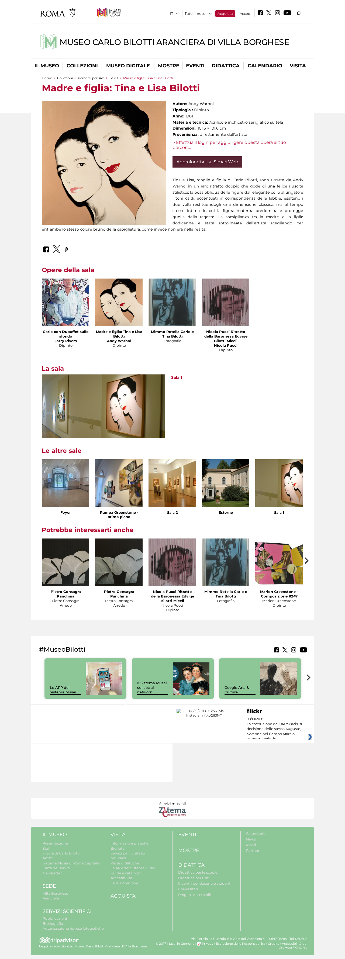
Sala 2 (172, 512)
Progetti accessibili (194, 894)
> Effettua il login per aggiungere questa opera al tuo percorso (229, 145)
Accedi (245, 13)
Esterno (226, 512)
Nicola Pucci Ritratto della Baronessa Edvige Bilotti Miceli (225, 336)
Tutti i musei (195, 13)
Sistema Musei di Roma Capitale (71, 863)
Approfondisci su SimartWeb (207, 161)
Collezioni (82, 66)
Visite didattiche (125, 863)
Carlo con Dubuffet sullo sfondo (66, 333)
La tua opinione (124, 883)
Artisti (48, 858)
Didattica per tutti (194, 878)
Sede (49, 886)
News (251, 839)
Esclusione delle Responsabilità (240, 944)
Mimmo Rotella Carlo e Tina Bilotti (172, 333)
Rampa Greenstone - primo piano (119, 514)
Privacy (207, 944)
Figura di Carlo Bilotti (61, 853)
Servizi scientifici (67, 911)
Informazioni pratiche (130, 843)
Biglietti (118, 848)
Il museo (46, 66)
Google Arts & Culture (237, 689)
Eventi (195, 66)
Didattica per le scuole (198, 872)
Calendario (265, 66)
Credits (273, 944)
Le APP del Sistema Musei (63, 689)
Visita (298, 66)
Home (47, 78)
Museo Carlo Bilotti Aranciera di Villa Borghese (174, 42)
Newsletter (52, 873)
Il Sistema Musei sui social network (152, 687)
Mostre (168, 66)
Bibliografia (53, 923)
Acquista (225, 13)
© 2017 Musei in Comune (175, 944)
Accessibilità (121, 878)
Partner (252, 850)
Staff (46, 848)
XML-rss (301, 948)
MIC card (118, 858)
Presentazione (55, 843)
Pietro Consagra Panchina (66, 593)
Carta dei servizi (56, 868)
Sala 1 (114, 78)
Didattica (226, 66)
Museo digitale (128, 66)
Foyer (65, 512)
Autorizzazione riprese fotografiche (73, 928)
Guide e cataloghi (126, 873)
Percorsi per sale (91, 78)
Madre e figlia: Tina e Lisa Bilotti (119, 333)
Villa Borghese (55, 893)
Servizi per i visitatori (129, 853)
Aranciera (51, 898)
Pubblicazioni (55, 918)
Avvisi (251, 845)
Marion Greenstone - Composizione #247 (279, 593)
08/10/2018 (275, 729)
